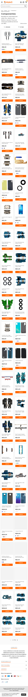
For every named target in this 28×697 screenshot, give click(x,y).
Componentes (13, 10)
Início (2, 10)
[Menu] (2, 2)
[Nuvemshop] (14, 690)
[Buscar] (25, 6)
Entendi (23, 694)
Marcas (5, 10)
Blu (9, 10)
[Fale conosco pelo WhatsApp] (23, 2)
